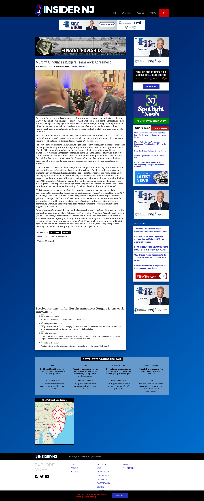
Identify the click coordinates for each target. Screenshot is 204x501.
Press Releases (140, 223)
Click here (40, 237)
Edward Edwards (77, 67)
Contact (126, 464)
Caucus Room (102, 479)
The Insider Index (129, 468)
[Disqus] (80, 274)
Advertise (75, 472)
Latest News (160, 128)
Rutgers (66, 232)
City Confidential (103, 476)
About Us (74, 468)
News (99, 468)
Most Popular (142, 128)
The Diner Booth (103, 472)
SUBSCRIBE (151, 86)
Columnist (101, 487)
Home (73, 464)
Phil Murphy (55, 232)
